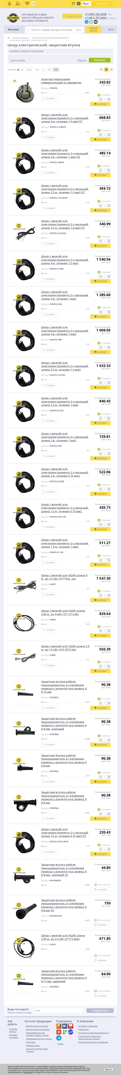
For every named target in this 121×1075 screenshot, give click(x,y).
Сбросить (82, 60)
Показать (100, 60)
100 (56, 69)
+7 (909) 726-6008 (96, 14)
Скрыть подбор (17, 60)
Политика (27, 1072)
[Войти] (9, 3)
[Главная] (8, 37)
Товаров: (12, 69)
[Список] (106, 69)
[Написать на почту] (96, 21)
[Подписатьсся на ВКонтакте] (65, 1026)
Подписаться (100, 1010)
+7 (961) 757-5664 (96, 18)
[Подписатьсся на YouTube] (71, 1026)
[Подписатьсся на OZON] (71, 1032)
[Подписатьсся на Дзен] (59, 1032)
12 (43, 69)
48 (49, 69)
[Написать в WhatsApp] (91, 21)
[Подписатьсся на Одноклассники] (59, 1026)
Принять (108, 1069)
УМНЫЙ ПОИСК (93, 29)
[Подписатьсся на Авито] (65, 1032)
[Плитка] (101, 69)
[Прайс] (111, 69)
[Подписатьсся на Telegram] (59, 1038)
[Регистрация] (18, 3)
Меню (111, 29)
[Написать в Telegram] (86, 21)
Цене (29, 69)
